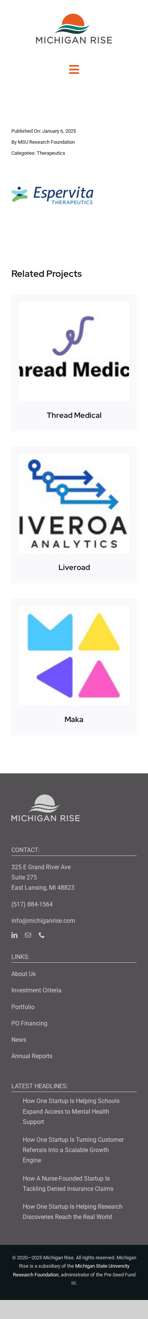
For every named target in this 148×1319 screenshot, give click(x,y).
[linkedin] (14, 935)
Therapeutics (51, 153)
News (18, 1039)
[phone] (42, 935)
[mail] (28, 935)
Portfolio (23, 1007)
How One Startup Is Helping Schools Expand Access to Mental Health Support (71, 1111)
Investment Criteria (36, 990)
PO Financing (29, 1023)
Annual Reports (31, 1056)
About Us (23, 974)
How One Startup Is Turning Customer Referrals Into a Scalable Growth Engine (73, 1150)
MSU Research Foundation (46, 142)
